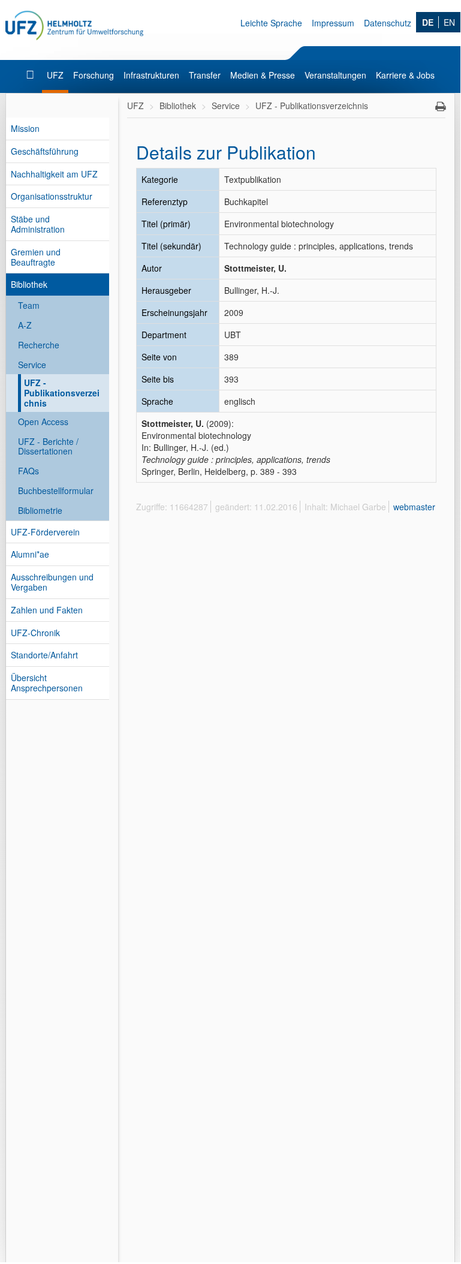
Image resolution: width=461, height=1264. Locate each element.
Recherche (38, 345)
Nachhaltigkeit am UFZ (54, 174)
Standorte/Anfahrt (44, 655)
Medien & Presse (262, 75)
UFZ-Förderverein (45, 532)
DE (427, 22)
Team (29, 305)
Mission (25, 128)
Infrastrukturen (151, 75)
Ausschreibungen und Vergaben (52, 582)
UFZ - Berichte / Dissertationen (48, 446)
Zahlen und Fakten (47, 610)
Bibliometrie (40, 510)
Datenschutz (387, 23)
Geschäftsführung (45, 151)
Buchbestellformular (56, 490)
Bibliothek (29, 284)
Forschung (93, 75)
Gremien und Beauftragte (36, 257)
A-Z (25, 325)
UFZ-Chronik (35, 633)
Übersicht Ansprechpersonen (47, 683)
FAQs (28, 471)
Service (32, 365)
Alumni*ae (30, 554)
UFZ (55, 75)
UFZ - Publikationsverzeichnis (62, 393)
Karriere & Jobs (405, 75)
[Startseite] (31, 75)
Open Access (43, 422)
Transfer (205, 75)
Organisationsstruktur (51, 196)
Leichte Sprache (271, 23)
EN (449, 22)
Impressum (333, 23)
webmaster (414, 507)
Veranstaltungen (335, 75)
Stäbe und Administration (38, 224)
